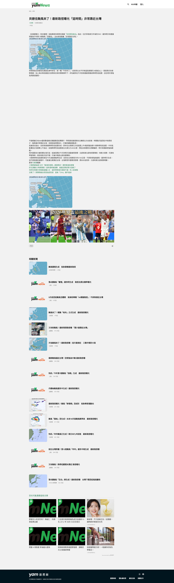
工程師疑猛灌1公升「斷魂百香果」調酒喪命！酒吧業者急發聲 (51, 165)
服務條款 (113, 578)
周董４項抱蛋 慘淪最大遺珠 (39, 547)
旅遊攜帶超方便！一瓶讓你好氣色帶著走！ (100, 548)
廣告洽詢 (132, 578)
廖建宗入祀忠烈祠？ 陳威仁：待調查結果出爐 (42, 520)
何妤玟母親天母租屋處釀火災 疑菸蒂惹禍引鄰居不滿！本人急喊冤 (53, 170)
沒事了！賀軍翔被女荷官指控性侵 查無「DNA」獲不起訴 (50, 172)
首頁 (30, 11)
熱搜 (31, 246)
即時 (34, 11)
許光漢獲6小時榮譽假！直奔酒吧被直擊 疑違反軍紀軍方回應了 (52, 167)
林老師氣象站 (71, 34)
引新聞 (31, 23)
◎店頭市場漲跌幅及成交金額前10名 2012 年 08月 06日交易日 (71, 520)
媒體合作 (141, 578)
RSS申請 (134, 4)
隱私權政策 (122, 578)
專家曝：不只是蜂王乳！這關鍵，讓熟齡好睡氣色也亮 (100, 520)
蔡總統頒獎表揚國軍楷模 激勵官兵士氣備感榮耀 (71, 548)
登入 (142, 4)
